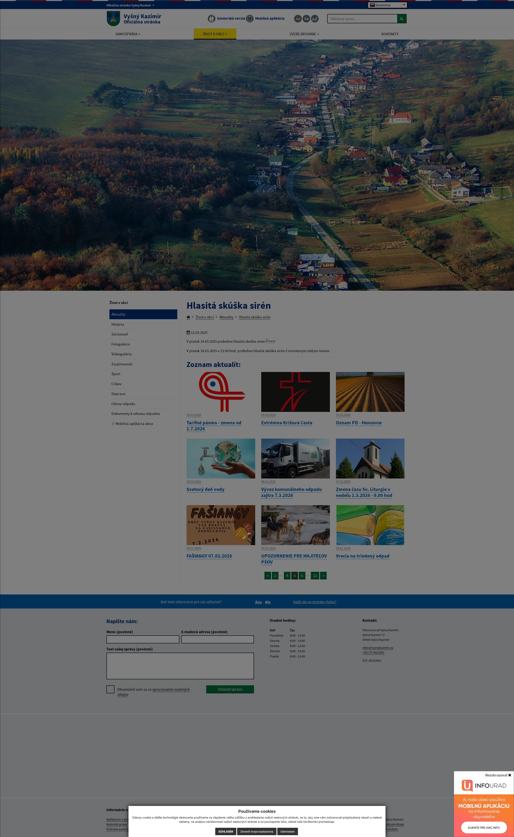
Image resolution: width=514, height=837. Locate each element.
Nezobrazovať (496, 775)
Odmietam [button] (287, 831)
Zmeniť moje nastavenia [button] (256, 831)
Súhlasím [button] (225, 831)
